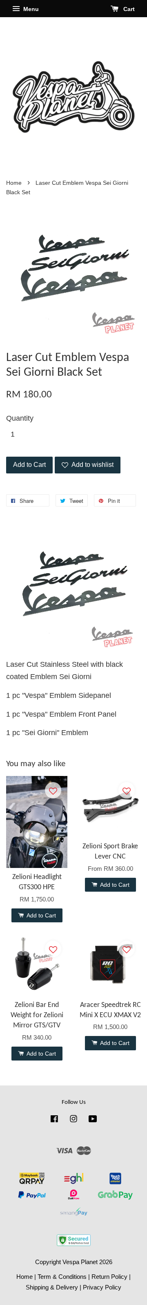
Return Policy (109, 1276)
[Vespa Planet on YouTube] (93, 1120)
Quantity (19, 418)
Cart (128, 9)
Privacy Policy (102, 1287)
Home (14, 183)
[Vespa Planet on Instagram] (73, 1120)
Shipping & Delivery (52, 1287)
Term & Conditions (62, 1276)
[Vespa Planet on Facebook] (54, 1120)
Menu (30, 9)
